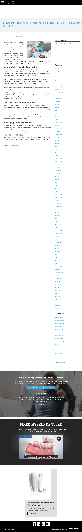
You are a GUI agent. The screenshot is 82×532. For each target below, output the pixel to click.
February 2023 (58, 194)
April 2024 (57, 152)
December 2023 (59, 164)
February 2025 (58, 122)
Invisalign (57, 356)
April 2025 (57, 116)
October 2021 (58, 242)
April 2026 (57, 80)
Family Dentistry (59, 347)
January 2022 (58, 233)
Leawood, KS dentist (9, 61)
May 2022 (57, 221)
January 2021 (58, 269)
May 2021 (57, 257)
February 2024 (58, 158)
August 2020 (58, 284)
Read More (33, 513)
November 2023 (59, 167)
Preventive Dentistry (60, 359)
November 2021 (59, 239)
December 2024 (59, 128)
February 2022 (58, 230)
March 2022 (58, 227)
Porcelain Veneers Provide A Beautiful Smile (66, 60)
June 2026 (57, 74)
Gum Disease (58, 353)
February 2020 (58, 302)
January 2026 (58, 89)
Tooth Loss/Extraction (60, 365)
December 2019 (59, 308)
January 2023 (58, 197)
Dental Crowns (59, 329)
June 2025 (57, 110)
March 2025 (58, 119)
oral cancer (16, 55)
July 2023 (57, 179)
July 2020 (57, 287)
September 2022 (59, 209)
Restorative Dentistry (60, 362)
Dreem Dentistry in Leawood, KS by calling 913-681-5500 (23, 137)
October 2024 (58, 134)
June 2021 (57, 254)
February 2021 (58, 266)
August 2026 (58, 68)
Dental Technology (60, 341)
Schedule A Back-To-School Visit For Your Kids (67, 52)
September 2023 (59, 173)
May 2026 (57, 77)
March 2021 (58, 263)
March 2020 (58, 299)
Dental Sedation (59, 338)
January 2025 (58, 125)
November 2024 (59, 131)
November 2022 (59, 203)
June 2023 (57, 182)
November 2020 (59, 275)
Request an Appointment (41, 387)
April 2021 (57, 260)
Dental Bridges (59, 326)
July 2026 (57, 71)
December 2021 (59, 236)
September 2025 (59, 101)
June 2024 (57, 146)
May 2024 (57, 149)
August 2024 (58, 140)
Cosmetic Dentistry (60, 323)
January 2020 (58, 305)
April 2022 (57, 224)
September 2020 (59, 281)
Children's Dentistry (60, 320)
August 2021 (58, 248)
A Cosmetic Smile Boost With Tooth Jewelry (66, 44)
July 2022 (57, 215)
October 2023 (58, 170)
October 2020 (58, 278)
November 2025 (59, 95)
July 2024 (57, 143)
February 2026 (58, 86)
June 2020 (57, 290)
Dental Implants (59, 335)
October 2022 (58, 206)
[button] (25, 412)
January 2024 (58, 161)
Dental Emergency (59, 332)
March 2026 (58, 83)
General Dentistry (14, 145)
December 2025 (59, 92)
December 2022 (59, 200)
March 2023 (58, 191)
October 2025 (58, 98)
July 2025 (57, 107)
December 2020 (59, 272)
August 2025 (58, 104)
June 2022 (57, 218)
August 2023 (58, 176)
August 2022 (58, 212)
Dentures (57, 344)
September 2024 (59, 137)
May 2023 (57, 185)
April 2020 (57, 296)
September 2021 (59, 245)
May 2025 (57, 113)
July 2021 (57, 251)
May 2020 (57, 293)
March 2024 (58, 155)
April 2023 (57, 188)
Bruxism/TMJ (58, 317)
